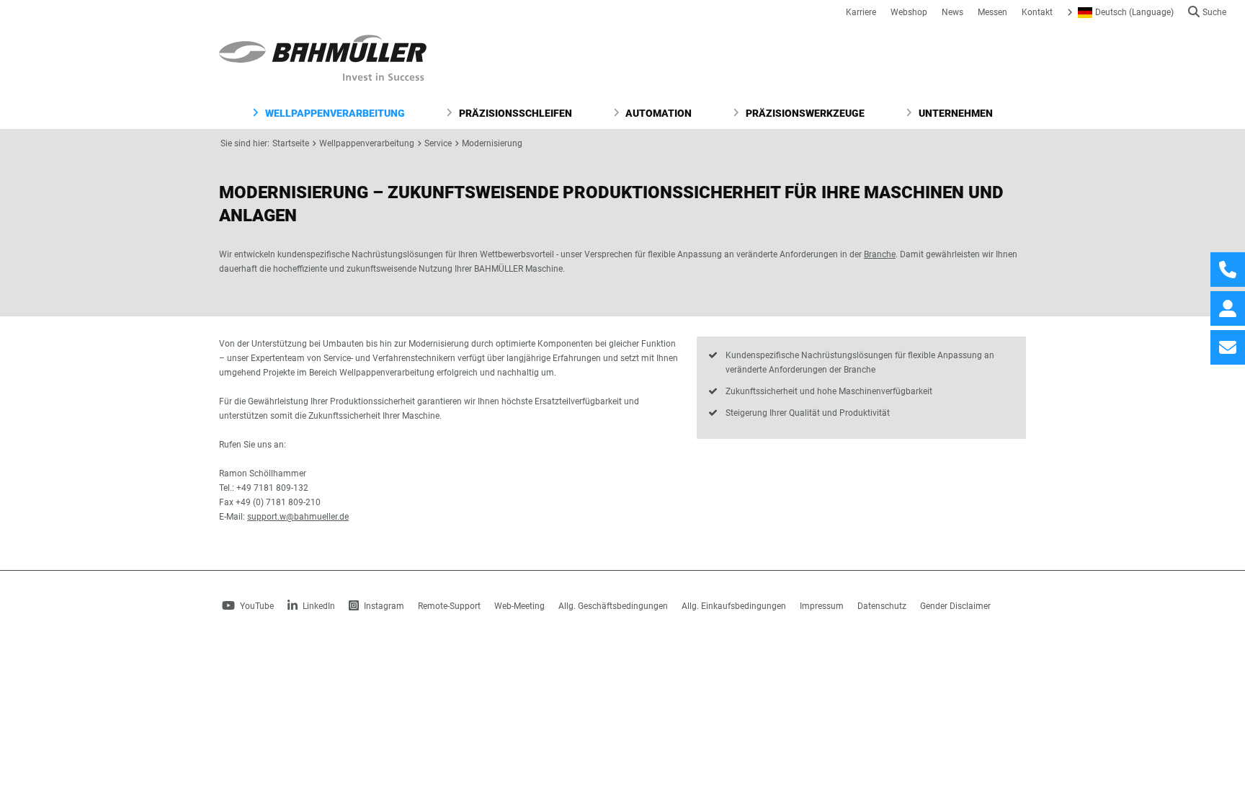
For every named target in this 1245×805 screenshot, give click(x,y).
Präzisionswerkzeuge (804, 113)
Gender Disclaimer (955, 606)
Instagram (383, 606)
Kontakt (1037, 12)
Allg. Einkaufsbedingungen (734, 606)
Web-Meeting (519, 606)
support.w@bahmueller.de (298, 517)
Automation (657, 113)
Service (438, 143)
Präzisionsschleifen (514, 113)
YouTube (256, 606)
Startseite (290, 143)
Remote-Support (449, 606)
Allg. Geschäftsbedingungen (613, 606)
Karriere (861, 12)
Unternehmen (954, 113)
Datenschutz (881, 606)
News (952, 12)
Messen (992, 12)
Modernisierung (492, 143)
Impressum (822, 606)
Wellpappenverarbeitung (334, 113)
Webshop (909, 12)
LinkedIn (317, 606)
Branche (880, 254)
